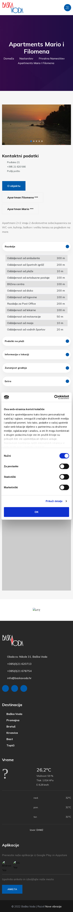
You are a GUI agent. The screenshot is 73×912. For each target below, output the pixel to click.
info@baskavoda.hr (19, 678)
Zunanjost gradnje (16, 367)
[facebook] (5, 688)
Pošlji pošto (13, 171)
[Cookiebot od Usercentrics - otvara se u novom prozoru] (54, 397)
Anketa (12, 889)
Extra (8, 381)
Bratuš (10, 726)
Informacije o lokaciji (17, 354)
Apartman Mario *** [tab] (20, 209)
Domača (9, 58)
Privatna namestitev (52, 58)
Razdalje (10, 246)
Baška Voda (14, 714)
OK (37, 511)
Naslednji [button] (65, 124)
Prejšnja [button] (7, 124)
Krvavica (12, 732)
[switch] (64, 466)
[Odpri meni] (67, 7)
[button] (31, 141)
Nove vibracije (53, 906)
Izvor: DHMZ (36, 829)
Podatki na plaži (14, 341)
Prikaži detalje (54, 501)
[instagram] (14, 688)
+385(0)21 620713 (19, 663)
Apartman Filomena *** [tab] (22, 197)
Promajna (12, 720)
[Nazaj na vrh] (62, 908)
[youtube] (23, 688)
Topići (10, 745)
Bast (9, 739)
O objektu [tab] (13, 186)
